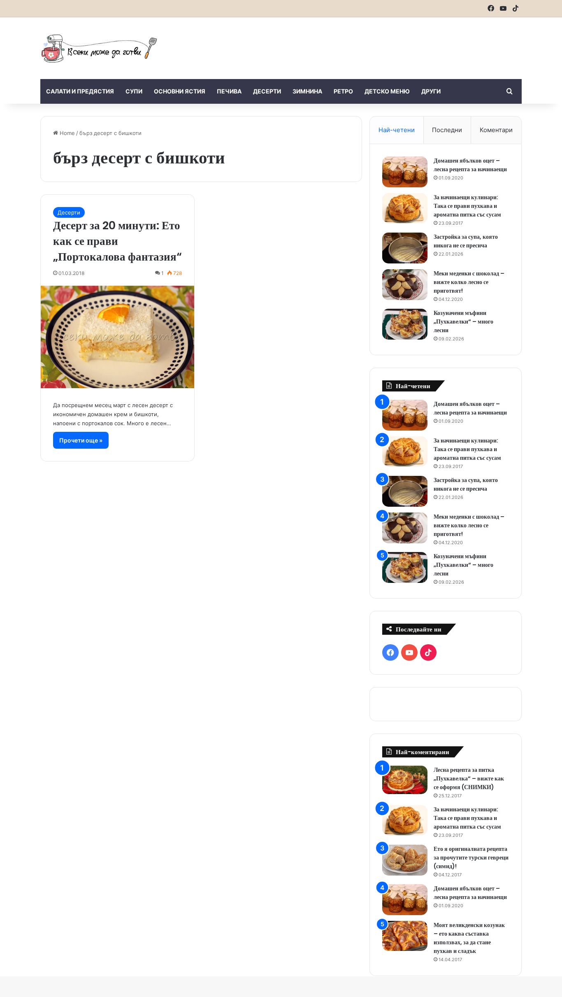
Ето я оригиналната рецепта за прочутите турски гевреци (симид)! (471, 857)
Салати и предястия (80, 91)
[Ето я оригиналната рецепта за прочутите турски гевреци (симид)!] (404, 860)
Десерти (267, 91)
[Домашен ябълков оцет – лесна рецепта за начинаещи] (404, 171)
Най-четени (397, 130)
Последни (447, 130)
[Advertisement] (363, 44)
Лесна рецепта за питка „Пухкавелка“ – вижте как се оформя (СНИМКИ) (469, 778)
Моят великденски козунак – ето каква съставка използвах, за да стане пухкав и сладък (469, 938)
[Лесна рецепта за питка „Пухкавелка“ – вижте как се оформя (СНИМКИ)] (404, 780)
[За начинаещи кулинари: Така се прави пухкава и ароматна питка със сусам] (404, 208)
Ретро (343, 91)
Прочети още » (80, 440)
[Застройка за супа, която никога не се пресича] (404, 248)
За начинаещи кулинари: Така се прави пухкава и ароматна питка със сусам (467, 206)
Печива (229, 91)
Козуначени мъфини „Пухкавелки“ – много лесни (463, 321)
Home (66, 133)
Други (431, 91)
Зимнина (307, 91)
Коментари (496, 130)
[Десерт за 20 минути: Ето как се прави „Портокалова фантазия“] (117, 337)
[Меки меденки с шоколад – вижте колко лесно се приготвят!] (404, 284)
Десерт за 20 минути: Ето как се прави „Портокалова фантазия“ (117, 241)
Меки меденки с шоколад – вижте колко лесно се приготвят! (469, 282)
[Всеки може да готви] (99, 48)
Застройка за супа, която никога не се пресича (466, 241)
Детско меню (387, 91)
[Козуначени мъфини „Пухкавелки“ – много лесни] (404, 324)
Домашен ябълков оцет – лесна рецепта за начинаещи (470, 164)
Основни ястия (179, 91)
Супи (133, 91)
